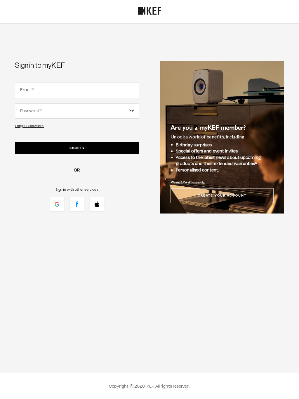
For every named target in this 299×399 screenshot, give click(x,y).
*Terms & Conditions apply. (188, 183)
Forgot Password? (29, 125)
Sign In (77, 147)
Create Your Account (222, 195)
